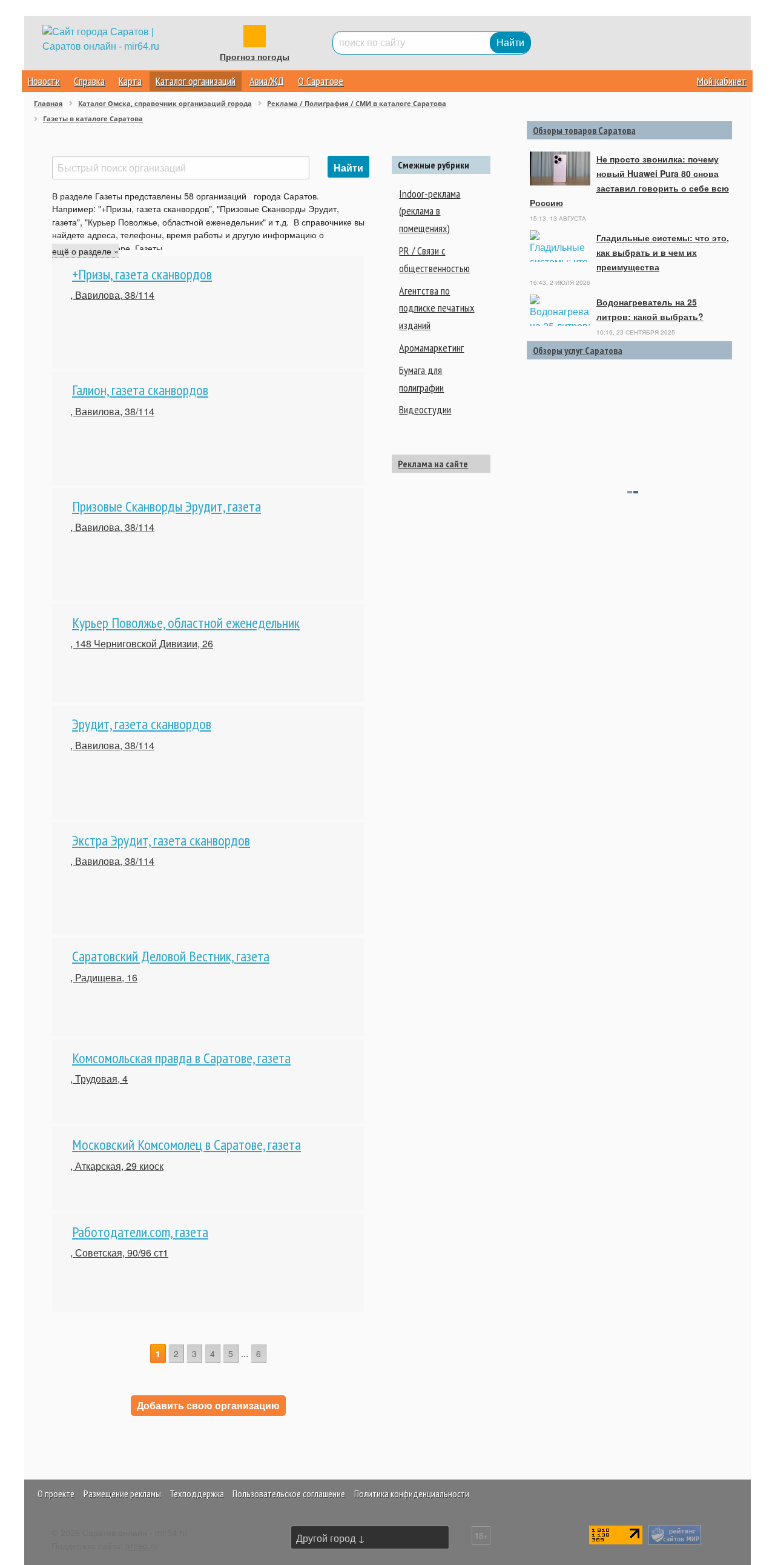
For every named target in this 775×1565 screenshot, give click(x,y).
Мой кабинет (722, 81)
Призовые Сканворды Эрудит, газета (166, 506)
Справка (89, 81)
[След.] (274, 1354)
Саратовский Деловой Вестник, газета (170, 956)
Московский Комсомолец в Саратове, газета (186, 1144)
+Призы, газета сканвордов (142, 274)
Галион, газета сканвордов (140, 390)
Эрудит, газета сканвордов (141, 724)
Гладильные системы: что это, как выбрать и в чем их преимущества (662, 252)
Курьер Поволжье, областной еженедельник (186, 622)
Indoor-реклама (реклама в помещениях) (429, 211)
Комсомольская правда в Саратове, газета (181, 1058)
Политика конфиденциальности (411, 1493)
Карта (130, 81)
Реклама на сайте (433, 464)
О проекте (56, 1493)
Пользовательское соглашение (288, 1493)
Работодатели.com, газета (140, 1232)
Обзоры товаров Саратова (584, 130)
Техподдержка (197, 1493)
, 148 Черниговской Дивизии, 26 (141, 643)
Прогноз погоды (254, 57)
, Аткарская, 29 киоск (116, 1166)
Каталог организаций (196, 81)
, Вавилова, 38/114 (112, 295)
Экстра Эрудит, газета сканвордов (161, 840)
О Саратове (320, 81)
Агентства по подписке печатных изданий (436, 308)
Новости (44, 81)
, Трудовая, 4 (99, 1079)
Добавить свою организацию (208, 1405)
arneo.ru (141, 1545)
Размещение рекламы (122, 1493)
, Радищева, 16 (103, 977)
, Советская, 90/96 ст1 (119, 1253)
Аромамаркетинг (431, 348)
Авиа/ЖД (266, 81)
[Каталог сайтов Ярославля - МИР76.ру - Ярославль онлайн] (674, 1533)
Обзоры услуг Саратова (577, 350)
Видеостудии (425, 409)
